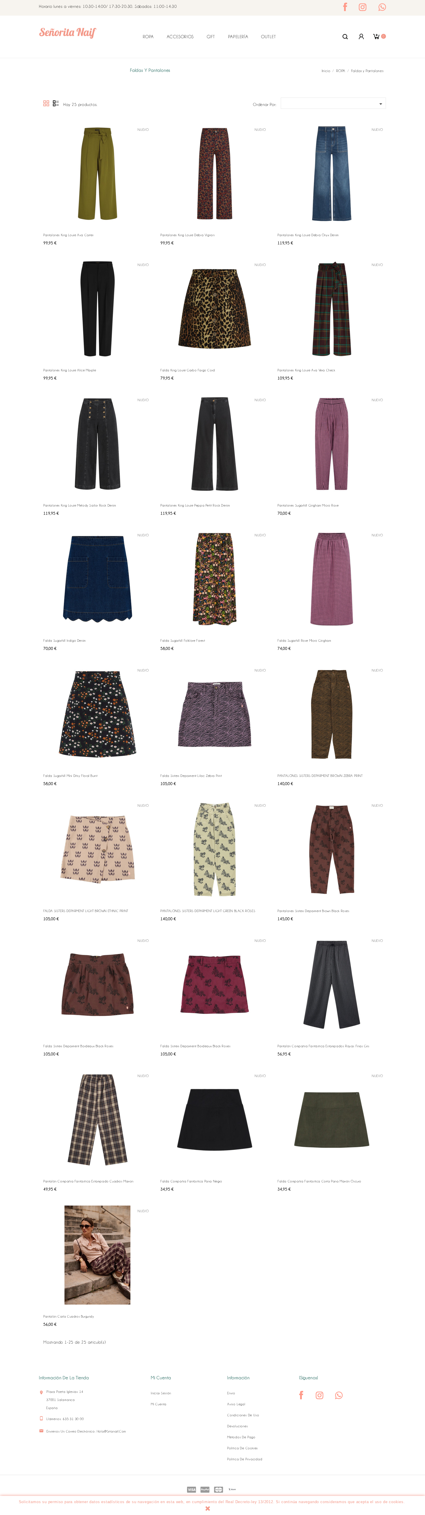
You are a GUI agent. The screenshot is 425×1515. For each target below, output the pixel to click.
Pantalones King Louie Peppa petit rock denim (195, 505)
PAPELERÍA (238, 36)
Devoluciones (237, 1426)
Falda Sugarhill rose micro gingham (304, 640)
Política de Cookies (242, 1448)
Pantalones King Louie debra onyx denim (308, 235)
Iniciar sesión (161, 1393)
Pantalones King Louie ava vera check (306, 370)
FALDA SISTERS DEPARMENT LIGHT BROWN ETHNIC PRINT (85, 911)
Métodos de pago (241, 1437)
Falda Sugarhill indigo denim (64, 640)
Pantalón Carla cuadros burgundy (68, 1316)
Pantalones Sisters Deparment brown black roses (314, 911)
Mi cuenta (159, 1404)
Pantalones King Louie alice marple (69, 370)
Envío (231, 1393)
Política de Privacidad (245, 1459)
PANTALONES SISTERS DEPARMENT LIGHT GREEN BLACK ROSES (207, 911)
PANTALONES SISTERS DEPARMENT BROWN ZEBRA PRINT (320, 775)
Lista (56, 103)
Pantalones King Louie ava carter (68, 235)
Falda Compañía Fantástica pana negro (191, 1181)
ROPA (148, 36)
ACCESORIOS (180, 36)
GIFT (211, 36)
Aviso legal (236, 1404)
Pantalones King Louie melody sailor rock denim (79, 505)
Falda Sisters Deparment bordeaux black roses (78, 1046)
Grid (46, 103)
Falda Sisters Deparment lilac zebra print (191, 775)
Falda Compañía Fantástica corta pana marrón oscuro (319, 1181)
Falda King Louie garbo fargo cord (187, 370)
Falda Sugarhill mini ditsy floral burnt (70, 775)
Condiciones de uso (243, 1415)
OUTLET (268, 36)
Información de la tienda (64, 1377)
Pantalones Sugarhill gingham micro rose (308, 505)
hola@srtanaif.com (111, 1431)
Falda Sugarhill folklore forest (182, 640)
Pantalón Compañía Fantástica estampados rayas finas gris (323, 1046)
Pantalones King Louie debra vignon (187, 235)
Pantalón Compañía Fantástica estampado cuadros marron (88, 1181)
